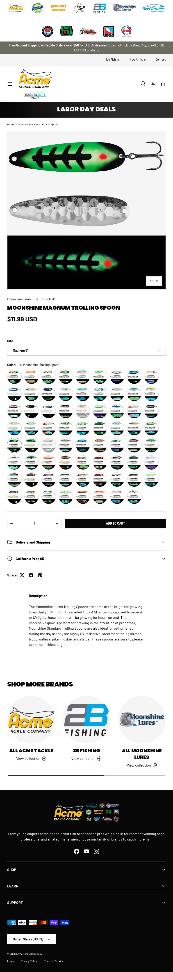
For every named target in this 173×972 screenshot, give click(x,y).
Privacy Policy (29, 961)
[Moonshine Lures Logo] (124, 8)
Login (10, 961)
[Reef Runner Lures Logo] (153, 8)
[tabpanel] (86, 625)
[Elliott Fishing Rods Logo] (80, 8)
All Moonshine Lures (142, 754)
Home (10, 124)
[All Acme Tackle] (31, 719)
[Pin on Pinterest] (40, 575)
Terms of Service (54, 961)
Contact (160, 59)
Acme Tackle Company (29, 953)
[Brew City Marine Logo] (58, 8)
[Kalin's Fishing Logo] (37, 8)
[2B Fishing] (86, 719)
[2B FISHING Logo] (100, 8)
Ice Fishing (113, 59)
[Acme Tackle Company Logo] (16, 8)
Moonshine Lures (19, 299)
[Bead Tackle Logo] (109, 31)
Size (10, 341)
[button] (163, 84)
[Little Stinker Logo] (88, 31)
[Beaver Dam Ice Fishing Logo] (47, 31)
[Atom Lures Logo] (126, 31)
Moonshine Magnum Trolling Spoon (38, 124)
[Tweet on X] (22, 575)
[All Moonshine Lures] (142, 719)
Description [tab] (38, 595)
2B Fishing (86, 750)
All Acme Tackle (31, 750)
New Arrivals (138, 59)
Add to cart (115, 523)
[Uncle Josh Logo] (66, 31)
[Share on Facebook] (31, 575)
